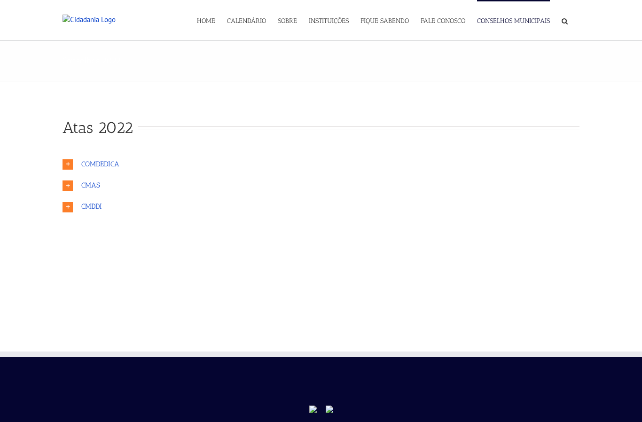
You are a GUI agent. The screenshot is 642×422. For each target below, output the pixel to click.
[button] (565, 20)
